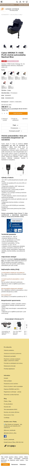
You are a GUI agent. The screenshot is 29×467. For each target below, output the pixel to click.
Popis (14, 125)
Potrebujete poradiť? (14, 131)
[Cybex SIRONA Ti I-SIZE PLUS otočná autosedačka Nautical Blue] (14, 29)
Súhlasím (5, 464)
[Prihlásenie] (20, 2)
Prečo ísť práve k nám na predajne (13, 386)
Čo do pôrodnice (8, 404)
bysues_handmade (9, 439)
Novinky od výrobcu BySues (11, 412)
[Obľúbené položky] (23, 2)
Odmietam (23, 464)
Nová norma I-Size (9, 415)
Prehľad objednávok (9, 368)
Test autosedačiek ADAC (10, 409)
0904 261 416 (19, 442)
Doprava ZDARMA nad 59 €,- (12, 389)
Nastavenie (14, 464)
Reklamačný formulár (10, 366)
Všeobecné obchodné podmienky (12, 353)
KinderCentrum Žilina (9, 442)
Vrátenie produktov (9, 350)
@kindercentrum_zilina (10, 433)
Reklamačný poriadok (10, 356)
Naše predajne (8, 381)
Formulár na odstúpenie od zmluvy (13, 363)
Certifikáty (6, 417)
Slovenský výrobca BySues (11, 394)
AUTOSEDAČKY (5, 14)
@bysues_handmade (9, 430)
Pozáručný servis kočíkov (11, 383)
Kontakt (6, 378)
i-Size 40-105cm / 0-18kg (16, 14)
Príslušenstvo (14, 128)
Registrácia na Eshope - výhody (12, 391)
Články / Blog (7, 401)
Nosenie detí (7, 406)
